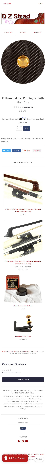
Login (5, 3)
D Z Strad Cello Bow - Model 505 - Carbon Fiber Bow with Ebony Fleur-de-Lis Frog (23, 262)
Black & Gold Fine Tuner (23, 336)
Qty (18, 126)
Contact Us (14, 454)
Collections (11, 351)
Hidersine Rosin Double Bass (23, 306)
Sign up (9, 3)
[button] (23, 107)
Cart (24, 32)
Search (8, 454)
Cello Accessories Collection (27, 351)
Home (4, 351)
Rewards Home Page (24, 454)
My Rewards (34, 454)
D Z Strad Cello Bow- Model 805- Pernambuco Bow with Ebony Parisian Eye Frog (23, 210)
